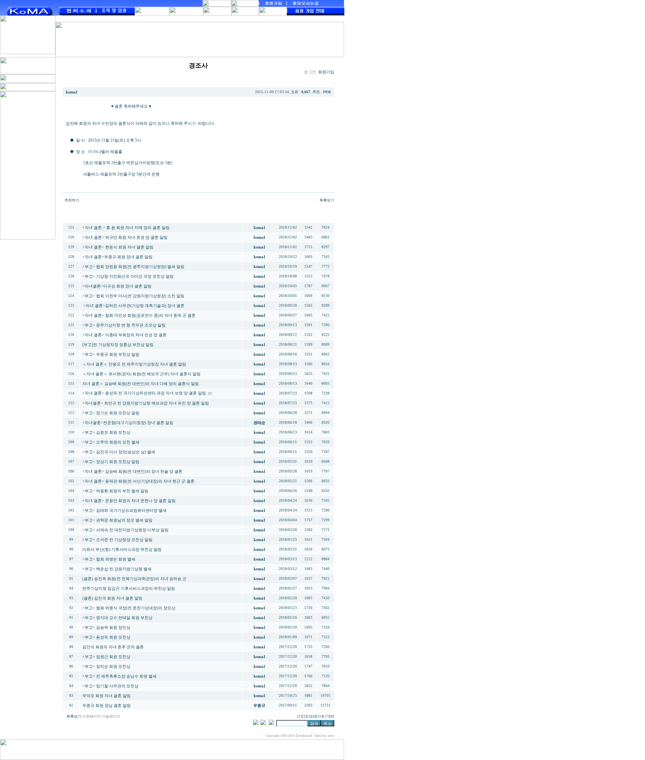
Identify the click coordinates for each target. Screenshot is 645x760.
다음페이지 (111, 716)
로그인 (310, 72)
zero (331, 735)
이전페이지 (91, 716)
